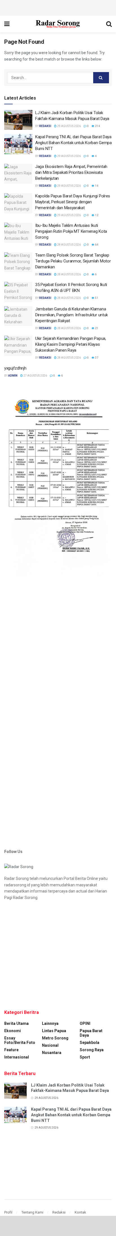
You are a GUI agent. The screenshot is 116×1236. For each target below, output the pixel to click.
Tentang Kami (32, 1212)
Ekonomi (12, 1031)
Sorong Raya (92, 1050)
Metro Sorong (55, 1038)
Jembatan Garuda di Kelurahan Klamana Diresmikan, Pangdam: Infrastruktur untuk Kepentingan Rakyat (71, 314)
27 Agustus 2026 (35, 375)
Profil (8, 1212)
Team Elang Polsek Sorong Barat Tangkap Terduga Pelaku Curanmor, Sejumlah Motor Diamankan (73, 261)
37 (96, 357)
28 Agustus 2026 (69, 244)
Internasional (16, 1057)
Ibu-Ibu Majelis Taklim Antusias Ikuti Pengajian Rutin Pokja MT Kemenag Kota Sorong (71, 231)
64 (96, 244)
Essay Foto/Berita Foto (19, 1040)
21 (96, 328)
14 (96, 185)
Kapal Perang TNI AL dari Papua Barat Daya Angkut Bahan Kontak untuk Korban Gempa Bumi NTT (73, 142)
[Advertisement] (58, 7)
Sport (85, 1057)
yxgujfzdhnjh (15, 368)
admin (12, 375)
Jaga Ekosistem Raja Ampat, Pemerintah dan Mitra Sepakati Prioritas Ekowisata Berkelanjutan (71, 172)
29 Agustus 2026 (69, 126)
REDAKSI (45, 126)
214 (97, 126)
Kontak (80, 1212)
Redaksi (59, 1212)
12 (96, 215)
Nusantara (51, 1052)
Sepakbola (89, 1042)
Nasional (50, 1045)
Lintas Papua (54, 1031)
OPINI (85, 1023)
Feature (11, 1050)
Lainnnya (50, 1023)
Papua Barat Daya (91, 1033)
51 (96, 297)
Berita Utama (16, 1023)
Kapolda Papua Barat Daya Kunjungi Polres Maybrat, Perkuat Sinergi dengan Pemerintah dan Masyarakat (72, 201)
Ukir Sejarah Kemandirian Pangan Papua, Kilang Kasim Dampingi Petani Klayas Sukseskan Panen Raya (70, 344)
